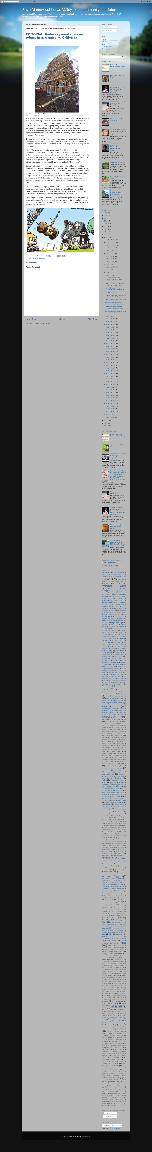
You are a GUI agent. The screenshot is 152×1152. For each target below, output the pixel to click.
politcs (114, 940)
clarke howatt (108, 650)
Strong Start (121, 1053)
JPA (103, 800)
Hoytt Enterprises (116, 778)
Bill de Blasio (118, 612)
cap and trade (105, 636)
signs (124, 1023)
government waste (119, 753)
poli (123, 938)
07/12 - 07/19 (110, 343)
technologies (105, 1070)
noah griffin (104, 913)
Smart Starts (120, 1031)
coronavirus (107, 664)
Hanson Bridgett (112, 759)
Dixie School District (118, 696)
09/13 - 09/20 (110, 319)
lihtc (109, 823)
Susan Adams (116, 1059)
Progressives (112, 957)
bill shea (111, 614)
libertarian (121, 821)
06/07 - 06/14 (110, 357)
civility (119, 648)
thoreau (122, 1071)
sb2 (116, 1005)
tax (109, 1066)
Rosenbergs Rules (115, 989)
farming (122, 727)
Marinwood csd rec (107, 862)
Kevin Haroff (120, 806)
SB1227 (104, 1005)
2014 (106, 420)
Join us (104, 41)
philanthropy (120, 930)
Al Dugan (112, 593)
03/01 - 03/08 (110, 395)
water (117, 1095)
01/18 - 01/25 (110, 411)
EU (111, 723)
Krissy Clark (114, 810)
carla (105, 638)
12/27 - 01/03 (110, 240)
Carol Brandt (112, 638)
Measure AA (114, 888)
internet (117, 788)
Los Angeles (105, 829)
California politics (110, 630)
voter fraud (117, 1093)
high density (121, 763)
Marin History (113, 847)
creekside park (122, 666)
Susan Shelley (119, 1061)
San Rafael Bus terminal (116, 997)
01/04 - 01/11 (110, 417)
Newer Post (31, 319)
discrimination (114, 692)
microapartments (115, 892)
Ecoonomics (121, 708)
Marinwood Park (107, 870)
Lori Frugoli (121, 827)
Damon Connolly (109, 674)
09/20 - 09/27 (110, 316)
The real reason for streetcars (116, 119)
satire (106, 1001)
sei (116, 1015)
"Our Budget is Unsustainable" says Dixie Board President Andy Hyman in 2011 (117, 543)
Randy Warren (109, 969)
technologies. (116, 1070)
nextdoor (112, 911)
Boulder (119, 618)
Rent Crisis (116, 979)
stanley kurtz (107, 1047)
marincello (105, 853)
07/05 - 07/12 (110, 346)
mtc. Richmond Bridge (108, 906)
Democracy (117, 684)
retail (123, 979)
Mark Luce (111, 882)
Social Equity (121, 1033)
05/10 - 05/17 (110, 368)
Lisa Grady (123, 823)
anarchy (117, 596)
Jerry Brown (120, 794)
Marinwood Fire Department (112, 855)
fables (110, 725)
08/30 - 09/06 (110, 324)
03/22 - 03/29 (110, 387)
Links (103, 44)
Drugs (120, 702)
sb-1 (116, 1003)
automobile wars (107, 606)
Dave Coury (111, 678)
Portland (104, 949)
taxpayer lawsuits (114, 1068)
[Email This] (57, 256)
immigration (106, 784)
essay (124, 721)
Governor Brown (106, 755)
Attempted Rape (119, 604)
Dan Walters (105, 676)
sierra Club (118, 1023)
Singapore (121, 1025)
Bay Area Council (110, 608)
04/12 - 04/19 (110, 379)
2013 (106, 423)
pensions (105, 928)
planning (104, 936)
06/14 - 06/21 (110, 354)
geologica (109, 747)
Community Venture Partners (118, 658)
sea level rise (113, 1013)
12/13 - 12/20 (110, 245)
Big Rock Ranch (108, 612)
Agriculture (104, 593)
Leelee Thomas (106, 821)
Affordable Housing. (113, 591)
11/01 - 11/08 (110, 261)
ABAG (107, 579)
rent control (107, 979)
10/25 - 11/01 (110, 264)
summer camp (115, 1055)
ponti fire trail (120, 945)
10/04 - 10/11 (110, 272)
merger (118, 890)
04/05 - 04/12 (110, 381)
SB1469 (110, 1005)
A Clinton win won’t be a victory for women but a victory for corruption (118, 131)
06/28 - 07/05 (110, 349)
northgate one (122, 913)
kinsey (116, 808)
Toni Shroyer (116, 1075)
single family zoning (108, 1027)
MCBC (103, 886)
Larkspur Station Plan (110, 816)
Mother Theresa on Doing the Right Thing (117, 65)
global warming (105, 749)
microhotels (105, 894)
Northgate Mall (113, 913)
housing (123, 770)
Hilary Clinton (120, 766)
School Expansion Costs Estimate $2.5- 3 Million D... (115, 288)
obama (115, 917)
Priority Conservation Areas (112, 951)
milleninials (114, 897)
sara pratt (123, 999)
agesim (122, 591)
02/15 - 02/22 (110, 401)
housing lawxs (122, 774)
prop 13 (121, 957)
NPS (105, 917)
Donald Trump (118, 700)
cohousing (104, 656)
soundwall (105, 1041)
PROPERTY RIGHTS (120, 959)
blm (116, 614)
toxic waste (108, 1078)
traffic (118, 1078)
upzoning (123, 1086)
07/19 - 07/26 (110, 341)
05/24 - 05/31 (110, 362)
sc (119, 1009)
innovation (109, 786)
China (109, 644)
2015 (106, 237)
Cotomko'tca (112, 666)
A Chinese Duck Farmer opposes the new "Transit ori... (114, 279)
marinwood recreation (116, 874)
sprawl (110, 1043)
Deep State (114, 682)
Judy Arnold (122, 800)
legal (114, 821)
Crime (117, 668)
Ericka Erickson (116, 721)
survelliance (105, 1059)
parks (124, 924)
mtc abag (114, 904)
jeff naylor (104, 794)
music (122, 907)
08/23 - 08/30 (110, 327)
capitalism (113, 636)
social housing (110, 1035)
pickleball (111, 932)
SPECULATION (116, 1041)
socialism (120, 1035)
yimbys (118, 1103)
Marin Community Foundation (116, 841)
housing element (108, 774)
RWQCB (111, 993)
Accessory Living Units (116, 581)
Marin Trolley (119, 851)
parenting (111, 924)
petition (112, 930)
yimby (110, 1103)
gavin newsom (105, 745)
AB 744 (110, 576)
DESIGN (115, 688)
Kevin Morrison (106, 808)
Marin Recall (122, 849)
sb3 (120, 1005)
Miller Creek (109, 900)
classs (122, 650)
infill (103, 786)
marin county (106, 843)
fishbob (113, 731)
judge (114, 800)
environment (106, 719)
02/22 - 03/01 (110, 398)
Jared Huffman (116, 792)
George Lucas (119, 747)
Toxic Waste (106, 49)
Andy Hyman (117, 598)
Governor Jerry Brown (120, 755)
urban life (104, 1090)
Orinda (112, 922)
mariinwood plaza (110, 836)
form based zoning (108, 733)
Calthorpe (104, 634)
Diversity (123, 694)
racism (110, 967)
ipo (122, 788)
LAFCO (122, 810)
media (122, 888)
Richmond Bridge (120, 983)
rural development (121, 991)
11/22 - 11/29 (110, 253)
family (116, 727)
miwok (118, 900)
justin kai (120, 802)
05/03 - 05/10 (110, 370)
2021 (106, 221)
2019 (106, 226)
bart (116, 606)
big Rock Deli (122, 610)
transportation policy (112, 1082)
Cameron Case (114, 634)
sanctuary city (105, 999)
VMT (110, 1093)
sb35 (124, 1005)
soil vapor (104, 1037)
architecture (123, 602)
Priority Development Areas (112, 954)
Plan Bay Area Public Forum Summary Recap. (117, 526)
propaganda (106, 959)
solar (110, 1037)
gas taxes (121, 743)
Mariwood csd (117, 880)
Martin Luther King (107, 884)
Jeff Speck (112, 794)
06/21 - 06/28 (110, 351)
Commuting (107, 660)
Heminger (119, 761)
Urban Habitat (120, 1087)
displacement (112, 694)
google (103, 751)
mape (113, 834)
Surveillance (115, 1057)
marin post (114, 849)
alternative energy (110, 594)
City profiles (118, 646)
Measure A (105, 888)
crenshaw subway (108, 668)
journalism (121, 798)
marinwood (117, 853)
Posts (106, 27)
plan (117, 932)
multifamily (115, 907)
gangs (121, 739)
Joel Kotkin (116, 796)
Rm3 (119, 985)
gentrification (115, 745)
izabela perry (107, 790)
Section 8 (110, 1015)
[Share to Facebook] (63, 256)
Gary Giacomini (106, 741)
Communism (105, 658)
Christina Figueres (119, 644)
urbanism (123, 1090)
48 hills (106, 574)
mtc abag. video (106, 904)
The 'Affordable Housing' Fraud (115, 299)
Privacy (115, 956)
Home (62, 319)
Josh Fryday (113, 798)
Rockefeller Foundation (114, 987)
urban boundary (109, 1087)
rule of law (112, 991)
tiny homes (105, 1073)
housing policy (120, 776)
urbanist (107, 1091)
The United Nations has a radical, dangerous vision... (114, 307)
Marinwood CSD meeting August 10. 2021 (116, 456)
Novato (106, 915)
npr (125, 915)
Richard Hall (108, 983)
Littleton (106, 825)
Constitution (123, 662)
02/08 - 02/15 (110, 403)
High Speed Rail (109, 766)
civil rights (113, 648)
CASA (121, 638)
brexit (119, 620)
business (121, 626)
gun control (121, 757)
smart (110, 1029)
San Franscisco (118, 995)
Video (104, 1093)
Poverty (121, 949)
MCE (109, 886)
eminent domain (40, 259)
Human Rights (114, 780)
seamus (122, 1013)
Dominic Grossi (106, 700)
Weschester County (107, 1099)
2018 (106, 229)
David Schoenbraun (121, 680)
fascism (104, 729)
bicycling (113, 610)
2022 (106, 218)
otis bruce (118, 922)
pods (117, 938)
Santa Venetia (115, 999)
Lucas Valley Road (115, 829)
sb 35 (113, 1001)
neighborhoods (117, 909)
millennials (122, 898)
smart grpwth (110, 1031)
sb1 (123, 1003)
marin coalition (111, 839)
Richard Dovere (111, 981)
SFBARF (121, 1021)
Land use (118, 812)
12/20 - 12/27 (110, 242)
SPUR (115, 1043)
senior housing (106, 1021)
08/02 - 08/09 (110, 335)
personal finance (117, 928)
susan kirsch (106, 1061)
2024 (106, 213)
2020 (106, 224)
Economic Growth (114, 704)
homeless (119, 768)
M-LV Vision (111, 831)
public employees (112, 963)
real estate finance (112, 971)
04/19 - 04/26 (110, 376)
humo (122, 780)
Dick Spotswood (109, 690)
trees (111, 1084)
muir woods (120, 906)
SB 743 (110, 1003)
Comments (108, 30)
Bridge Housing (116, 623)
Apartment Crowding (108, 602)
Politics (122, 942)
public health (122, 963)
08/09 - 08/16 (110, 332)
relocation (106, 977)
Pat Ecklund (107, 926)
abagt (103, 581)
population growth (119, 947)
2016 (106, 234)
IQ (125, 788)
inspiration (118, 786)
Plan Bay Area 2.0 (116, 934)
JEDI (123, 792)
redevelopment (116, 973)
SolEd (118, 1037)
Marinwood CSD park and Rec (112, 860)
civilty (124, 648)
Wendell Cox (117, 1097)
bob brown (118, 616)
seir (121, 1015)
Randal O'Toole (121, 967)
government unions (107, 753)
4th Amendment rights (116, 574)
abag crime (121, 579)
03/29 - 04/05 (110, 384)
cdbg (115, 640)
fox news (118, 733)
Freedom (114, 737)
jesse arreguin (105, 796)
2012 (106, 426)
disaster (106, 692)
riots (103, 985)
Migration (106, 896)
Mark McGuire (120, 882)
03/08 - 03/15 (110, 392)
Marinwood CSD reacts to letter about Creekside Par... (115, 312)
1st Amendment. (120, 572)
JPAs (108, 800)
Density (109, 688)
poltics (110, 945)
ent (122, 714)
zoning (111, 1105)
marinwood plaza (110, 872)
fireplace (118, 729)
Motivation (107, 902)
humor (104, 782)
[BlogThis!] (59, 256)
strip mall (112, 1053)
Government (115, 751)
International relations (107, 788)
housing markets (108, 776)
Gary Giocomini (117, 741)
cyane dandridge (113, 672)
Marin (103, 838)
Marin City (111, 838)
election (114, 710)
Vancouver (121, 1091)
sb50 (112, 1007)
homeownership (106, 770)
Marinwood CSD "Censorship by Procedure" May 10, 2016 (116, 148)
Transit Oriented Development (117, 1080)
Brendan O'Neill (112, 620)
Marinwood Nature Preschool (116, 868)
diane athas (123, 688)
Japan (108, 792)
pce (122, 926)
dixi (106, 696)
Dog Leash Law (117, 698)
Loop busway (112, 827)
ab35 (125, 576)
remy (112, 977)
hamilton (104, 759)
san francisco (107, 995)
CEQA (108, 642)
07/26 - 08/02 (110, 338)
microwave (113, 894)
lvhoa (124, 829)
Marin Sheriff (108, 851)
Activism (105, 583)
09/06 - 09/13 (110, 321)
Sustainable (105, 1063)
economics (107, 706)
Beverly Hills (105, 610)
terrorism (109, 1071)
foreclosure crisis (121, 731)
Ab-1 (115, 576)
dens (103, 688)
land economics (107, 812)
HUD (104, 780)
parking (119, 924)
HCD (105, 761)
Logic (105, 827)
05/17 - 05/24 (110, 365)
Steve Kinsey (118, 1049)
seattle (104, 1015)
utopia (113, 1092)
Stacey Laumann (121, 1045)
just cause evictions (110, 802)
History (103, 768)
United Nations (113, 1086)
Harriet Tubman (122, 759)
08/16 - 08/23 (110, 330)
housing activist (109, 772)
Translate (117, 1128)
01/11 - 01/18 (110, 414)
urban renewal (114, 1090)
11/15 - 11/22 (110, 256)
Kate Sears (106, 804)
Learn (122, 819)
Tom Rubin (113, 1073)
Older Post (92, 319)
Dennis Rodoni (120, 686)
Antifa (121, 600)
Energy (114, 714)
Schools (111, 1011)
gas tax (114, 743)
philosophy (104, 932)
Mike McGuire (105, 897)
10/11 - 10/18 (110, 269)
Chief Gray (117, 642)
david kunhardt (107, 680)
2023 (106, 215)
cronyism (116, 670)
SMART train (107, 1033)
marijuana (121, 836)
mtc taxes (121, 904)
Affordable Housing (114, 586)
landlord (104, 814)
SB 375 (120, 1001)
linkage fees (115, 823)
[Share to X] (61, 256)
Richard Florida (122, 981)
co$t (109, 654)
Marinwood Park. (121, 870)
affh (119, 583)
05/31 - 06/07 (110, 360)
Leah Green (112, 819)
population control (106, 947)
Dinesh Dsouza (122, 690)
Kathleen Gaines (119, 804)
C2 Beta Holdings (107, 628)
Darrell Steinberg (116, 676)
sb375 (105, 1007)
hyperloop (121, 782)
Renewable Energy (121, 977)
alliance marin (122, 593)
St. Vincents (111, 1045)
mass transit (118, 884)
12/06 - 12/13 (110, 248)
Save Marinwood (110, 562)
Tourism (124, 1075)
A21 (103, 576)
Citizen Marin (106, 646)
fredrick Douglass (114, 735)
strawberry (105, 1051)
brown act (114, 625)
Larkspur (121, 814)
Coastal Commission (118, 654)
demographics (106, 686)
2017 (106, 232)
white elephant (120, 1101)
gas (108, 743)
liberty (103, 823)
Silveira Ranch (109, 1025)
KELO (113, 806)
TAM (116, 1063)
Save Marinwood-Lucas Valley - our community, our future (69, 9)
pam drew (104, 924)
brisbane (104, 625)
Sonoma (110, 1039)
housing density (119, 772)
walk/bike (111, 1095)
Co (122, 652)
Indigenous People (118, 784)
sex (115, 1021)
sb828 (113, 1009)
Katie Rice (105, 806)
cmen (117, 652)
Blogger (87, 1136)
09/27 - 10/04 (110, 275)
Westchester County (108, 1101)
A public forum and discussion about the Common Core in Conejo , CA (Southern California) (117, 89)
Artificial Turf (107, 604)
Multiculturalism (106, 907)
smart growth (121, 1029)
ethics (105, 723)
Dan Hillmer (121, 674)
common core (116, 656)
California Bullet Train (120, 628)
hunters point (113, 782)
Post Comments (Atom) (42, 323)
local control (122, 825)
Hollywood (110, 768)
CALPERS (120, 632)
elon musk (121, 710)
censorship (122, 640)
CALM (112, 632)
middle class (122, 894)
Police (104, 940)
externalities (118, 723)
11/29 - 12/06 (110, 250)
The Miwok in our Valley (118, 162)
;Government (106, 572)
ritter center (110, 985)
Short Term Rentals (107, 1023)
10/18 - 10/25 (110, 267)
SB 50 (103, 1003)
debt (106, 682)
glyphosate (121, 749)
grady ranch (108, 757)
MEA (123, 886)
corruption (118, 664)
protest (103, 963)
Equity (118, 719)
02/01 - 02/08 (110, 406)
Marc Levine (122, 834)
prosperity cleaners (118, 961)
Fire (111, 729)
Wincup (104, 1103)
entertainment (108, 717)
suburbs (104, 1055)
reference (104, 975)
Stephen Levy (116, 1047)
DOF (107, 698)
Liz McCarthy (113, 825)
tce (123, 1068)
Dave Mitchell (120, 678)
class (117, 650)
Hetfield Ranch (111, 763)
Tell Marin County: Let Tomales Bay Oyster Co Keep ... (115, 296)
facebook (119, 725)
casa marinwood (106, 640)
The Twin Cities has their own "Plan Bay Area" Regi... (115, 284)
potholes (113, 949)
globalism (113, 749)
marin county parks (114, 845)
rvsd (105, 993)
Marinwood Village (110, 876)
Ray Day (118, 969)
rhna (103, 981)
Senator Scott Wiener (115, 1019)
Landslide (112, 814)
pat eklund (116, 926)
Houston (104, 778)
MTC (120, 902)
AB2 (32, 259)
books (112, 618)
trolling (122, 1084)
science (119, 1011)
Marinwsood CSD (106, 880)
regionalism (113, 975)
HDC (112, 761)
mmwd (124, 899)
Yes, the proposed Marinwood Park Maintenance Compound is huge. (116, 193)
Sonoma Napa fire (119, 1039)
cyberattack (123, 672)
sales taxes (123, 993)
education (105, 710)
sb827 (104, 1009)
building (114, 626)
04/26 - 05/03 (110, 373)
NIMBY (120, 911)
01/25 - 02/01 (110, 409)
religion (124, 975)
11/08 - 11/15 (110, 259)
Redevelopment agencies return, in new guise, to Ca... (115, 303)
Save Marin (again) (111, 292)
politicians (113, 943)
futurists (115, 739)
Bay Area (123, 606)
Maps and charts (107, 46)
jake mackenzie (117, 790)
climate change (107, 652)
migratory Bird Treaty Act (117, 896)
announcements (107, 600)
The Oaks (115, 1071)
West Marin (119, 1099)
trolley (116, 1084)
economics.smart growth (109, 708)
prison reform (105, 955)
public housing (108, 965)
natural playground (106, 909)
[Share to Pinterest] (65, 256)
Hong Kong (116, 770)
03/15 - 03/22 (110, 390)
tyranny (104, 1086)
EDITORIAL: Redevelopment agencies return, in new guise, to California (54, 35)
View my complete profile (110, 565)
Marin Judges (105, 849)
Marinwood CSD (110, 857)
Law (110, 818)
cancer (122, 634)
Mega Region (105, 890)
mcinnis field (116, 886)
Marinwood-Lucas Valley (111, 878)
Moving (114, 902)
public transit (119, 965)
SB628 (120, 1007)
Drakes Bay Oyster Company (109, 702)
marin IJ (122, 847)
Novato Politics (116, 915)
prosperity (106, 961)
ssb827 (121, 1043)
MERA (112, 890)
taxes (116, 1066)
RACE (103, 967)
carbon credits (122, 636)
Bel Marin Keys (120, 608)
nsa (110, 917)
